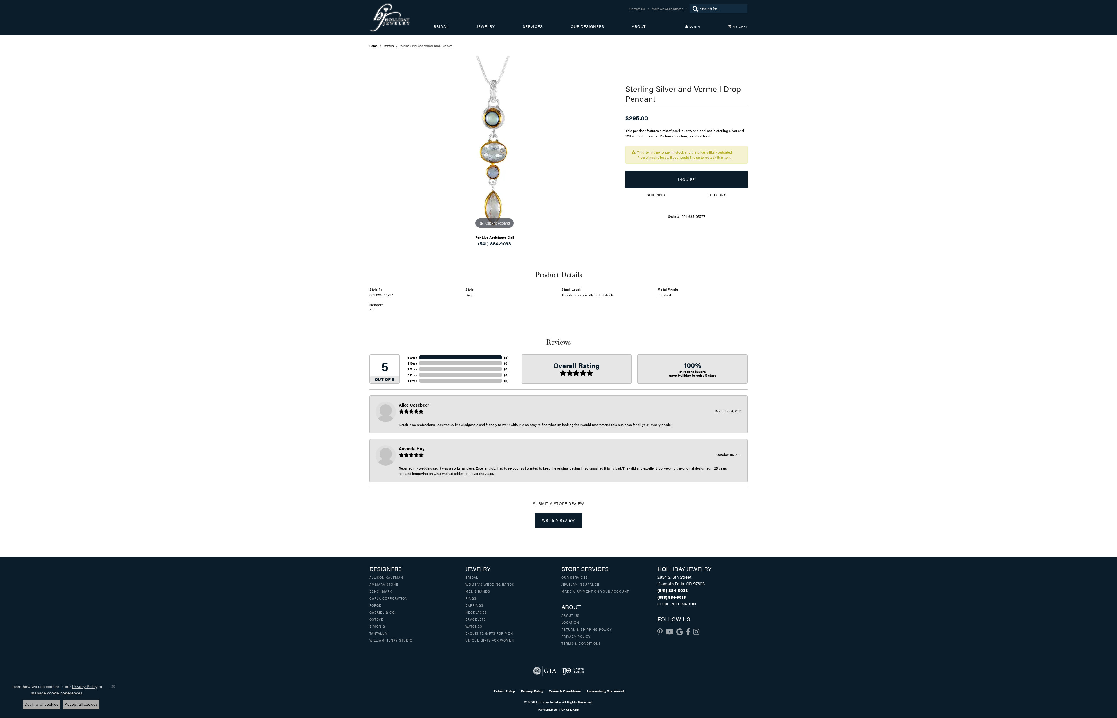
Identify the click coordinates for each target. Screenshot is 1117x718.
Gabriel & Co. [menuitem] (382, 612)
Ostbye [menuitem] (376, 619)
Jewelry (485, 26)
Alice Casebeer (414, 405)
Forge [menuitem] (375, 605)
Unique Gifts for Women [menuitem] (489, 640)
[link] (637, 8)
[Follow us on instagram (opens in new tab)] (696, 631)
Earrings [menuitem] (474, 605)
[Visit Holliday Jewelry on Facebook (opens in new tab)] (688, 631)
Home (373, 46)
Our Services (574, 577)
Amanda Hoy (412, 448)
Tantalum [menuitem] (378, 633)
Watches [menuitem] (473, 626)
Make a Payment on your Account (595, 591)
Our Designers (587, 26)
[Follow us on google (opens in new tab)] (679, 631)
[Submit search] (694, 8)
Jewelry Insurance (580, 584)
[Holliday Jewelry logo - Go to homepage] (401, 17)
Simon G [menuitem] (377, 626)
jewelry (388, 46)
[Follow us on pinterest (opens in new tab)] (660, 631)
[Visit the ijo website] (573, 671)
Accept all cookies (81, 704)
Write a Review (558, 520)
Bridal (441, 26)
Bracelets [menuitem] (475, 619)
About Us (570, 615)
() (506, 357)
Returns (717, 194)
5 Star (412, 357)
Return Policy (504, 691)
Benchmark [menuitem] (380, 591)
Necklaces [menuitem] (476, 612)
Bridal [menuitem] (471, 577)
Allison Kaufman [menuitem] (386, 577)
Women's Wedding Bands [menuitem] (489, 584)
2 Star (412, 374)
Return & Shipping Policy (586, 629)
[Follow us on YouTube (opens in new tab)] (669, 631)
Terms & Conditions (581, 643)
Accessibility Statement (605, 691)
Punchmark (569, 710)
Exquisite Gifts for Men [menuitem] (489, 633)
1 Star (412, 380)
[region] (494, 143)
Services (533, 26)
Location (570, 622)
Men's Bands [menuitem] (477, 591)
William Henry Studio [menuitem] (390, 640)
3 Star (412, 369)
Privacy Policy (576, 636)
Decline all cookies (41, 704)
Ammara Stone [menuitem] (383, 584)
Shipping (656, 194)
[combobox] (722, 8)
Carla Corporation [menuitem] (388, 598)
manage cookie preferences (56, 693)
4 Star (412, 363)
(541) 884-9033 (494, 243)
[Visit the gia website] (544, 671)
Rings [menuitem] (470, 598)
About (639, 26)
